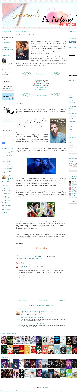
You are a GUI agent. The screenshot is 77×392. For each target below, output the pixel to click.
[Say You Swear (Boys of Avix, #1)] (10, 368)
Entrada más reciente (22, 300)
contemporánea (72, 121)
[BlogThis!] (51, 256)
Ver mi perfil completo (7, 89)
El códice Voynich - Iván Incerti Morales (10, 162)
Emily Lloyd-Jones (74, 184)
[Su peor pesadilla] (16, 354)
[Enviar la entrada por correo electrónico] (47, 256)
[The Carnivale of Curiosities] (27, 368)
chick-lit (71, 119)
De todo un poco (62, 27)
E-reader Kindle (6, 43)
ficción (70, 129)
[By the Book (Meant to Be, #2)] (16, 377)
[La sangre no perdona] (4, 354)
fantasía (70, 127)
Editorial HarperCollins (5, 197)
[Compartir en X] (52, 256)
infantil (70, 134)
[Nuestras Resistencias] (39, 377)
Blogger (46, 388)
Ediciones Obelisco (7, 191)
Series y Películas (23, 27)
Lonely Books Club (23, 267)
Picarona (4, 212)
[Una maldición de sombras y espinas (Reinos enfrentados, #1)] (51, 368)
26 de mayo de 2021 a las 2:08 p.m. (37, 267)
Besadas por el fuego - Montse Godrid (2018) (7, 170)
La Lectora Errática (8, 64)
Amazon (45, 89)
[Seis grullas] (33, 377)
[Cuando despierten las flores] (69, 354)
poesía (70, 142)
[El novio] (51, 344)
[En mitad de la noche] (10, 344)
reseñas (40, 258)
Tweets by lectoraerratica (72, 101)
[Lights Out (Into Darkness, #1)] (57, 344)
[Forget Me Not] (16, 368)
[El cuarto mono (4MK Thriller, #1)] (45, 345)
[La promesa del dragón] (27, 377)
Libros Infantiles (42, 27)
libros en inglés (72, 137)
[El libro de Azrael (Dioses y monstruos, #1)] (57, 367)
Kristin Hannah (74, 190)
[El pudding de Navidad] (39, 354)
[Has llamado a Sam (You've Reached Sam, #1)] (39, 368)
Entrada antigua (62, 300)
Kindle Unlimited (73, 111)
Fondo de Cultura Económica (6, 206)
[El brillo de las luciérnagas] (69, 344)
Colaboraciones (72, 27)
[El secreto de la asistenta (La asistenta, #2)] (21, 354)
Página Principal (6, 27)
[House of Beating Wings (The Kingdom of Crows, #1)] (63, 368)
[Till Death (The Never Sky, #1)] (33, 368)
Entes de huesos (74, 182)
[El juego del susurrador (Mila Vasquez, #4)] (57, 378)
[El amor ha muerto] (45, 353)
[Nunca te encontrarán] (51, 378)
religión (36, 258)
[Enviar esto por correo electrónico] (49, 256)
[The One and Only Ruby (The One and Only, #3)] (63, 377)
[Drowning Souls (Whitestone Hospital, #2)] (63, 344)
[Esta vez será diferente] (10, 354)
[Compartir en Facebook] (53, 256)
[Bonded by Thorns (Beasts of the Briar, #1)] (10, 378)
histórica (71, 132)
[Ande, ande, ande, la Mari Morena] (33, 354)
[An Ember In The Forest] (69, 368)
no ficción (31, 258)
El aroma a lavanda (74, 194)
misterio (71, 140)
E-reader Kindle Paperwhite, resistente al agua (7, 49)
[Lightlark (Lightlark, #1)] (4, 377)
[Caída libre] (4, 368)
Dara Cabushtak (74, 196)
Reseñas (15, 27)
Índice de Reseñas (53, 27)
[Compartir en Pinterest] (54, 256)
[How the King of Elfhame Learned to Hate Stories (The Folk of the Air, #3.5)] (21, 368)
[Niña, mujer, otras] (69, 377)
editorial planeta (6, 215)
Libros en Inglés (32, 27)
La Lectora (74, 163)
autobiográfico (24, 258)
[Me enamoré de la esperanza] (21, 378)
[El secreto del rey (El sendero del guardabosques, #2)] (45, 378)
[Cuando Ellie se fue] (51, 354)
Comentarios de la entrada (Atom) (44, 305)
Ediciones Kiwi (5, 188)
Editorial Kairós (6, 200)
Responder (21, 278)
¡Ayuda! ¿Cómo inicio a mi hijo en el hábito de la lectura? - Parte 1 (37, 311)
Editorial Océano (6, 203)
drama (70, 124)
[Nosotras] (45, 368)
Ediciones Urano (6, 193)
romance (71, 145)
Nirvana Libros (6, 210)
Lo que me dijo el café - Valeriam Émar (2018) (32, 324)
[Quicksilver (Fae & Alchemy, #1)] (63, 353)
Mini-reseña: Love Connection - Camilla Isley (32, 317)
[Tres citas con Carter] (27, 354)
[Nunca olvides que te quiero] (39, 344)
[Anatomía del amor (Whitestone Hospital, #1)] (57, 354)
